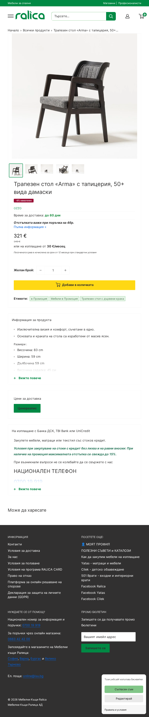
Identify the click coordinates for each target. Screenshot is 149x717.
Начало (13, 30)
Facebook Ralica (93, 586)
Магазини (109, 3)
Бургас (35, 658)
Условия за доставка (24, 551)
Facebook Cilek (92, 599)
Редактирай (124, 698)
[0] (141, 16)
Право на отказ (19, 576)
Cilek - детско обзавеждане (102, 569)
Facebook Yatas (93, 593)
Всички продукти (36, 30)
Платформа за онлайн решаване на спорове (35, 584)
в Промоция (39, 298)
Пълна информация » (30, 227)
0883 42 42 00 (19, 639)
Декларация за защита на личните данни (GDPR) (34, 595)
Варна (24, 658)
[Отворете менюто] (10, 16)
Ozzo (18, 208)
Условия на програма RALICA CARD (35, 569)
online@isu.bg (33, 676)
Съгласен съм (124, 689)
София (13, 658)
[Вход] (127, 16)
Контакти (15, 544)
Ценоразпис (27, 408)
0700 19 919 (28, 482)
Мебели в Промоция (64, 298)
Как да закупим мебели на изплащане (110, 557)
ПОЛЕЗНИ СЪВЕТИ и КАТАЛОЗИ (106, 551)
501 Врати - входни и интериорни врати (107, 578)
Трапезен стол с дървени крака (102, 298)
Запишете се (95, 648)
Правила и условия (115, 709)
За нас (13, 557)
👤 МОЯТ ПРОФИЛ (95, 544)
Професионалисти (129, 3)
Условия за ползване (24, 563)
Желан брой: (24, 270)
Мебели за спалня (19, 3)
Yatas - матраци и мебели (101, 563)
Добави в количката (77, 285)
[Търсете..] (111, 16)
